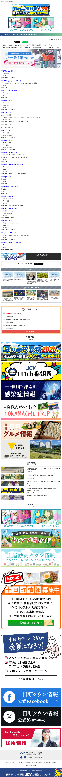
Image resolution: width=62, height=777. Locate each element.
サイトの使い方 (19, 762)
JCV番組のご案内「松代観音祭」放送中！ (37, 495)
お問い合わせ (39, 757)
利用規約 (54, 762)
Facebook (21, 757)
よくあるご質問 (27, 762)
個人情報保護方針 (47, 762)
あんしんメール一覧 (30, 331)
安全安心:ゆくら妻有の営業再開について (16, 325)
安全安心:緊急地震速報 (15, 313)
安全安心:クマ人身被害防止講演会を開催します (18, 319)
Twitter (25, 757)
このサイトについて (10, 762)
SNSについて (34, 762)
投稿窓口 (31, 757)
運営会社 (40, 762)
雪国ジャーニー (27, 47)
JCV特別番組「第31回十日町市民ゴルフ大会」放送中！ (41, 475)
